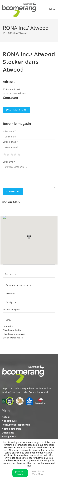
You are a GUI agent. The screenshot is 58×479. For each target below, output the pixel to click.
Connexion (8, 326)
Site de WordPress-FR (13, 337)
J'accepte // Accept (20, 473)
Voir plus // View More (38, 473)
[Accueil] (4, 33)
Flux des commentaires (14, 333)
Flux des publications (13, 330)
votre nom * (9, 131)
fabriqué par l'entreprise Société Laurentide (25, 392)
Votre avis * (9, 161)
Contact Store (17, 109)
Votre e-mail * (10, 141)
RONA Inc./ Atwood (17, 33)
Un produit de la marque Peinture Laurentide (26, 388)
